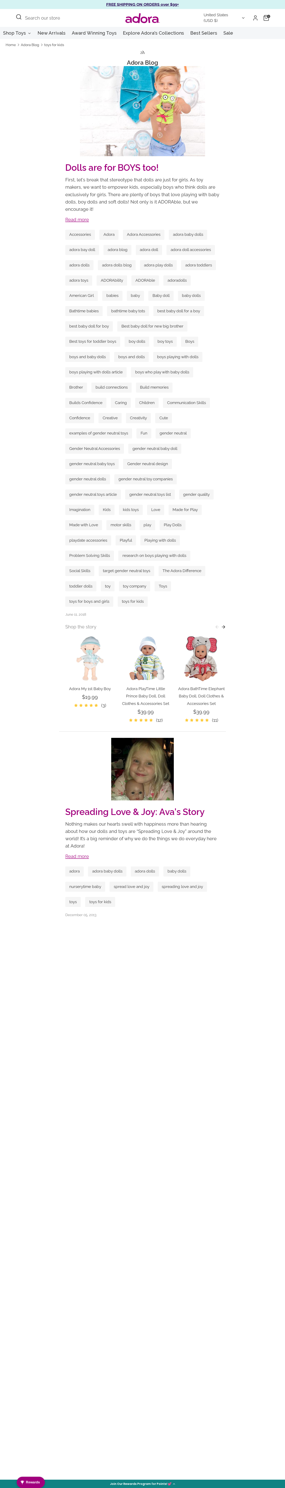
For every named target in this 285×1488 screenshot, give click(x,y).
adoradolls (177, 280)
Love (155, 509)
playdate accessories (88, 540)
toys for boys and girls (89, 601)
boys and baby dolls (87, 356)
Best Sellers (203, 33)
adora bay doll (82, 249)
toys (73, 901)
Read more (77, 219)
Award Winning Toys (94, 33)
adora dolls (79, 265)
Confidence (79, 418)
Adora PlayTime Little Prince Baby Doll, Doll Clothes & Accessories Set (145, 696)
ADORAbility (112, 280)
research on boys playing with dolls (154, 555)
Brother (76, 387)
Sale (228, 33)
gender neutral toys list (150, 494)
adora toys (78, 280)
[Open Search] (19, 17)
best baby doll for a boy (178, 311)
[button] (142, 1484)
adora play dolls (158, 265)
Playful (126, 540)
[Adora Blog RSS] (142, 52)
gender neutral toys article (93, 494)
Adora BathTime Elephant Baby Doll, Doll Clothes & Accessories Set (201, 696)
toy (108, 586)
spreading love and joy (182, 886)
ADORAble (145, 280)
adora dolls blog (117, 265)
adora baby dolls (188, 234)
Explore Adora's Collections (153, 33)
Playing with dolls (160, 540)
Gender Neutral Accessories (94, 448)
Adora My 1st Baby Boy (90, 688)
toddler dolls (80, 586)
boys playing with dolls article (96, 372)
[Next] (223, 626)
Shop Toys (15, 33)
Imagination (79, 509)
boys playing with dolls (177, 356)
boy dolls (137, 341)
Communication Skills (186, 402)
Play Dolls (173, 524)
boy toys (165, 341)
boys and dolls (131, 356)
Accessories (80, 234)
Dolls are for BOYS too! (112, 167)
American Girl (81, 295)
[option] (87, 671)
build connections (112, 387)
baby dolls (191, 295)
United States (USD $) (216, 18)
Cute (163, 418)
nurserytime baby (85, 886)
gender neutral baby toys (92, 463)
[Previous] (217, 626)
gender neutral (173, 433)
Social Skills (79, 570)
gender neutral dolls (87, 479)
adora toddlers (198, 265)
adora (74, 871)
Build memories (154, 387)
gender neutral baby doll (154, 448)
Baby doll (161, 295)
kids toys (131, 509)
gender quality (196, 494)
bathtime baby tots (128, 311)
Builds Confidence (85, 402)
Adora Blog (30, 45)
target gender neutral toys (126, 570)
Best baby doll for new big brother (152, 326)
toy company (134, 586)
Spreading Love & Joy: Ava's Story (134, 812)
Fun (144, 433)
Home (11, 45)
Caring (121, 402)
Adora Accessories (143, 234)
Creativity (138, 418)
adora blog (117, 249)
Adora (109, 234)
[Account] (255, 18)
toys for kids (54, 45)
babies (112, 295)
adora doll (149, 249)
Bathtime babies (84, 311)
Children (147, 402)
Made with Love (83, 524)
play (147, 524)
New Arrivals (52, 33)
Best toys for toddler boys (92, 341)
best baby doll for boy (89, 326)
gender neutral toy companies (146, 479)
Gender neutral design (147, 463)
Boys (189, 341)
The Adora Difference (182, 570)
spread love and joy (131, 886)
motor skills (121, 524)
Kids (107, 509)
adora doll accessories (191, 249)
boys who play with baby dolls (162, 372)
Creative (110, 418)
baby (135, 295)
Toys (163, 586)
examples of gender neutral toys (98, 433)
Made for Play (185, 509)
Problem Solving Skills (89, 555)
